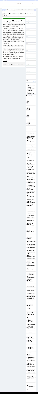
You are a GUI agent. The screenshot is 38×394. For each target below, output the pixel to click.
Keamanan (28, 193)
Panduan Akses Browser (29, 230)
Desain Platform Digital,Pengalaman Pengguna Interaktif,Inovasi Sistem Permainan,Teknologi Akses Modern (31, 153)
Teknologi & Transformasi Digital (30, 347)
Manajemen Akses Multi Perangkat (30, 223)
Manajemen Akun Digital (29, 224)
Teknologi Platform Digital (29, 363)
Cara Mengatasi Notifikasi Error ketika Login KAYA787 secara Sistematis (11, 9)
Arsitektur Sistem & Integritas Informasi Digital (31, 141)
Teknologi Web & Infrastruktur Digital (30, 364)
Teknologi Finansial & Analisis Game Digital (31, 357)
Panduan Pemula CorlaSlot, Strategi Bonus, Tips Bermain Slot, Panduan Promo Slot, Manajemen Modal (31, 248)
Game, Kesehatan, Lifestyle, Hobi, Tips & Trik (31, 172)
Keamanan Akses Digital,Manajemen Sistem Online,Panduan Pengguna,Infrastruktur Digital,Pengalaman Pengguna (31, 199)
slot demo (28, 59)
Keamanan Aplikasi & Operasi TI (30, 205)
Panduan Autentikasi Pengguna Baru (30, 237)
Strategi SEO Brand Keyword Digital (30, 326)
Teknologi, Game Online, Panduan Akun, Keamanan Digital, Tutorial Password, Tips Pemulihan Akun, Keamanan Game (31, 366)
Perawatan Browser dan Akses (29, 279)
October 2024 (28, 124)
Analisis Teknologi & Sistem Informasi (30, 138)
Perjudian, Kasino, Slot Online (29, 280)
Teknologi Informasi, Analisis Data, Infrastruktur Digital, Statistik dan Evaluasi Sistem (31, 360)
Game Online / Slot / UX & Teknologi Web (30, 161)
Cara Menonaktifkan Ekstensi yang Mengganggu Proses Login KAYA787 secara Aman (24, 0)
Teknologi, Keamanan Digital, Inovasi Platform (31, 369)
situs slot (27, 78)
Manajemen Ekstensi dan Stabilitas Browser (31, 225)
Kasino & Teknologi (28, 188)
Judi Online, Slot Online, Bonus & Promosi (30, 185)
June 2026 (28, 101)
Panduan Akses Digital (29, 232)
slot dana (27, 43)
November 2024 (28, 123)
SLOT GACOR (8, 23)
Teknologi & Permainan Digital (29, 346)
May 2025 (28, 116)
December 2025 (28, 108)
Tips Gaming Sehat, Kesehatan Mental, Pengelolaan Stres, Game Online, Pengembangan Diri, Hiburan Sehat (30, 376)
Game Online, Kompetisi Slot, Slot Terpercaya (31, 164)
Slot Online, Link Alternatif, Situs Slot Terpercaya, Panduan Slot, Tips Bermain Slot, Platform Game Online (31, 315)
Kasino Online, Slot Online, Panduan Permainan (31, 191)
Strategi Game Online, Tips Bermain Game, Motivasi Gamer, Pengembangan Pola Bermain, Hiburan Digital (31, 324)
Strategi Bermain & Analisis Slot (30, 321)
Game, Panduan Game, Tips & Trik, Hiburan (31, 173)
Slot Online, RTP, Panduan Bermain (30, 320)
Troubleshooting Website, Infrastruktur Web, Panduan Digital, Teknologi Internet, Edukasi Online (31, 385)
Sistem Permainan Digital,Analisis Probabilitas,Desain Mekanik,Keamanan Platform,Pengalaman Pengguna (30, 306)
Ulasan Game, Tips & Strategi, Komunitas (30, 386)
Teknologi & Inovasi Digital (29, 337)
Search (27, 80)
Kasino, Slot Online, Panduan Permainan (30, 192)
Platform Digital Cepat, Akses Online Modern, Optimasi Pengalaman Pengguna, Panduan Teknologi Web (31, 293)
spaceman (28, 66)
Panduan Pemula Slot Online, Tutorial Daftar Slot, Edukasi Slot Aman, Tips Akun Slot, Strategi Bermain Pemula (31, 253)
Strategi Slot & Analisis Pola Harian (30, 327)
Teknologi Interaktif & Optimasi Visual (30, 362)
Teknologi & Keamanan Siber (29, 341)
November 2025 (28, 109)
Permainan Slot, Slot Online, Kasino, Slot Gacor (31, 291)
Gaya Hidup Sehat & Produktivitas (30, 177)
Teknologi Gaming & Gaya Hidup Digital (30, 358)
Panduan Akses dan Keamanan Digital (30, 231)
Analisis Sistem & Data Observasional (30, 137)
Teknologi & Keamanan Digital (29, 340)
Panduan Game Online (29, 239)
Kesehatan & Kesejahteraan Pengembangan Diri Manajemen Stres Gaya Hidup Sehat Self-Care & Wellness (31, 215)
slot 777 (27, 50)
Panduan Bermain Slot (29, 238)
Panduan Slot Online (28, 261)
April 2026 (28, 103)
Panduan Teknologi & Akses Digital (30, 269)
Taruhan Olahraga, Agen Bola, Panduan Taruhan (31, 328)
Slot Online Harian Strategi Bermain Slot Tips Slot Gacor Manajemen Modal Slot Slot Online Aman (31, 313)
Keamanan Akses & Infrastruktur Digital (30, 196)
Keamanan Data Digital (29, 206)
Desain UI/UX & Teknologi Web (29, 154)
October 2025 (28, 110)
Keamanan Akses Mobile (29, 201)
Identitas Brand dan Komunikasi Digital (30, 184)
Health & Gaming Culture (29, 181)
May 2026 (28, 102)
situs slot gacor (28, 29)
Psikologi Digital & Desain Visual (30, 304)
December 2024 (28, 122)
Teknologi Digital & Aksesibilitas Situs (30, 348)
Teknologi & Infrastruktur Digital (30, 336)
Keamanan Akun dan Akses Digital (30, 204)
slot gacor (28, 27)
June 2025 (28, 115)
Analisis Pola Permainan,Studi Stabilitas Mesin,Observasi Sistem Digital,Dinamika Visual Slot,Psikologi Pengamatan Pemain (31, 136)
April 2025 (28, 117)
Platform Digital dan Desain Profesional (30, 295)
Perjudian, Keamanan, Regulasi (29, 281)
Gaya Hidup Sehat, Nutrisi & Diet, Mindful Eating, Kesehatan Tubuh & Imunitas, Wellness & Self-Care (31, 179)
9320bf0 (4, 22)
